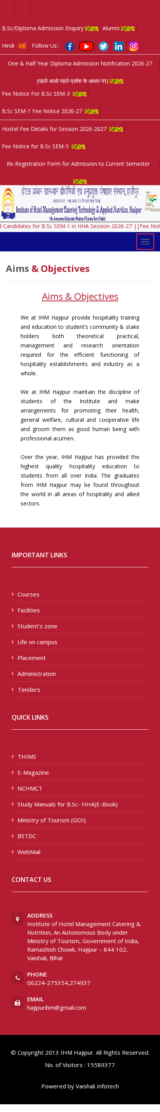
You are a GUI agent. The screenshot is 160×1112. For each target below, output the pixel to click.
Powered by (57, 1086)
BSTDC (26, 836)
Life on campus (37, 642)
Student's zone (37, 626)
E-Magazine (33, 772)
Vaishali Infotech (97, 1086)
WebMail (28, 852)
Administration (36, 673)
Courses (28, 594)
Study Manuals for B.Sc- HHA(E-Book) (67, 804)
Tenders (28, 689)
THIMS (26, 756)
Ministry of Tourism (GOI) (51, 820)
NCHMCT (29, 788)
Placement (31, 658)
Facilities (28, 610)
